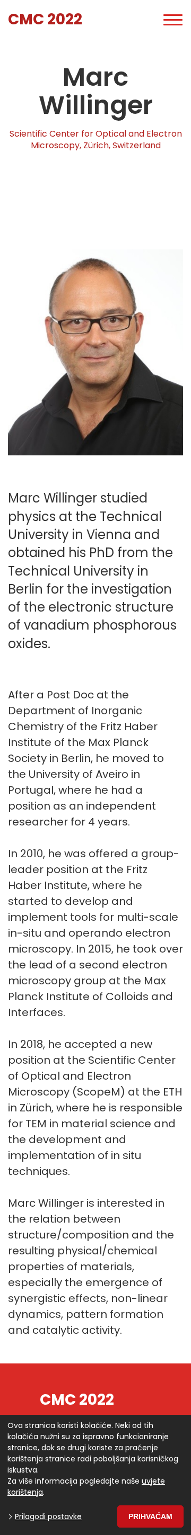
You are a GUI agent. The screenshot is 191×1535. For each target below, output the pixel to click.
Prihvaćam (150, 1516)
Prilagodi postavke (48, 1516)
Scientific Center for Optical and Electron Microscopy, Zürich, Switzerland (96, 140)
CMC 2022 (45, 19)
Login (136, 20)
